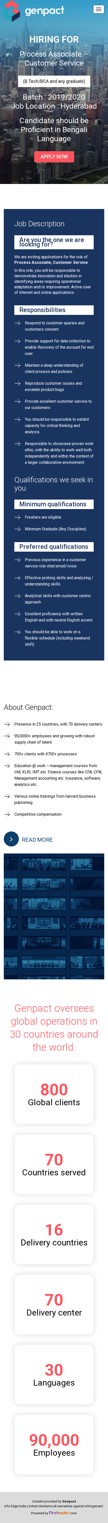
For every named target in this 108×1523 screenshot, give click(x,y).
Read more (37, 840)
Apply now (54, 157)
